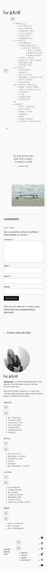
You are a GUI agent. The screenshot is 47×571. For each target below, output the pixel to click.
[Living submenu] (23, 41)
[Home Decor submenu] (34, 46)
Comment (9, 239)
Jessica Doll (8, 382)
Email (7, 276)
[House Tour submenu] (38, 48)
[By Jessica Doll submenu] (34, 85)
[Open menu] (6, 70)
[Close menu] (12, 19)
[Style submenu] (23, 68)
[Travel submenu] (24, 24)
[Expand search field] (7, 128)
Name (7, 266)
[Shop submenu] (22, 104)
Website (7, 287)
